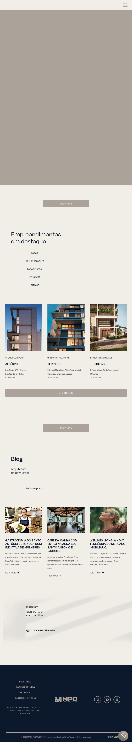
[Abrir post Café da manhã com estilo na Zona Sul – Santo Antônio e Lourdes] (65, 520)
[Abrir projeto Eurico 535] (108, 327)
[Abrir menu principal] (125, 5)
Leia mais (10, 572)
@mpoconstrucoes (41, 630)
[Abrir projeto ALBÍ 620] (23, 327)
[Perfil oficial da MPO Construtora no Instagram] (81, 618)
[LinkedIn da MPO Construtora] (116, 699)
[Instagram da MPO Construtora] (97, 699)
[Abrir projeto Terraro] (65, 327)
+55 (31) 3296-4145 (24, 686)
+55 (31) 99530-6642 (24, 697)
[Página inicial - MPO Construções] (16, 5)
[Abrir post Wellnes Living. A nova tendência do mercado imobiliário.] (108, 520)
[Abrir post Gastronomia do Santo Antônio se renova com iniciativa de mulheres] (23, 520)
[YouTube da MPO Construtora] (107, 699)
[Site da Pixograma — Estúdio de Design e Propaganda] (117, 736)
